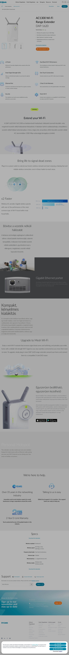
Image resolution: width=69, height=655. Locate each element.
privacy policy (35, 644)
